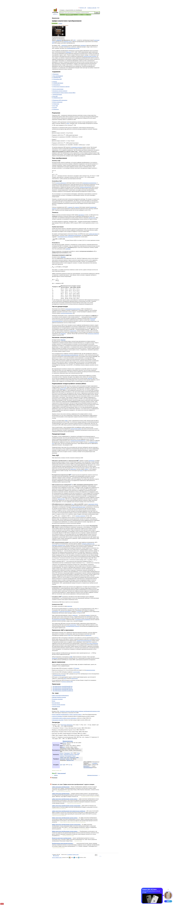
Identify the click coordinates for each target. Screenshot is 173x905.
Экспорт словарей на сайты (57, 857)
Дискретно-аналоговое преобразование (61, 838)
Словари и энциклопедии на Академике (70, 10)
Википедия (62, 14)
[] (78, 460)
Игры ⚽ (88, 14)
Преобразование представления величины (62, 843)
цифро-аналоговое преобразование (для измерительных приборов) (68, 811)
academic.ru (55, 14)
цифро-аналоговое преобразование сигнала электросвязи (66, 805)
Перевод (60, 23)
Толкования (69, 14)
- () (92, 643)
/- (86, 766)
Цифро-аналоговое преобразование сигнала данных (64, 817)
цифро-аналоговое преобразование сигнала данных (64, 798)
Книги (82, 14)
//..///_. (63, 689)
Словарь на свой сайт (91, 7)
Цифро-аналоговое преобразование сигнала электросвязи (66, 824)
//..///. (63, 686)
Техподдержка (69, 854)
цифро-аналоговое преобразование (60, 786)
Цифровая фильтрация (92, 775)
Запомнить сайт (83, 7)
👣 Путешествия (56, 855)
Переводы (76, 14)
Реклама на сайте (75, 854)
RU (98, 7)
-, (66, 714)
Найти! (97, 12)
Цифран (56, 775)
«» (64, 718)
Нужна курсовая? (62, 773)
